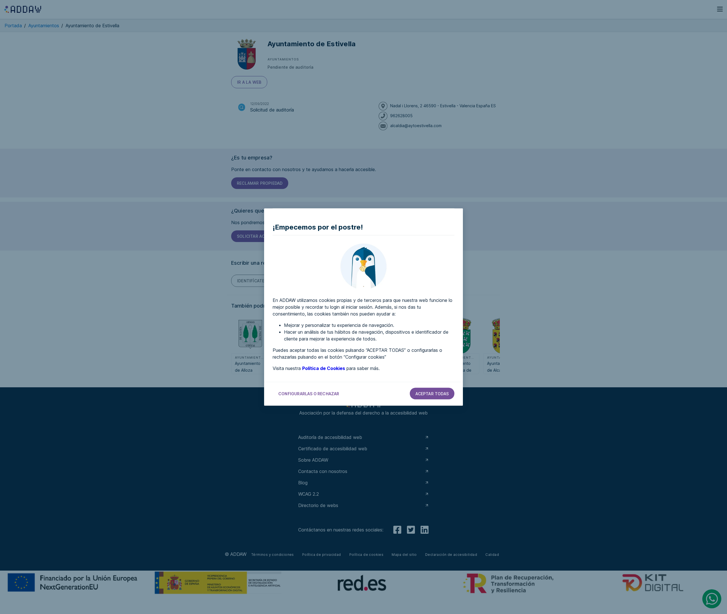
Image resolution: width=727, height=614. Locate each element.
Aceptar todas (432, 393)
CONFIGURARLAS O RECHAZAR (308, 393)
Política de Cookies (323, 368)
